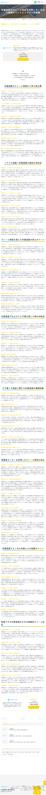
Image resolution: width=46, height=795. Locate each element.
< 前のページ (4, 718)
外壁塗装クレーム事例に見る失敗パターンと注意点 (24, 75)
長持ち (38, 752)
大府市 (4, 752)
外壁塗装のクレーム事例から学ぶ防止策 (20, 73)
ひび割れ (26, 752)
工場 (23, 752)
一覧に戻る (23, 718)
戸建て (11, 752)
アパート (19, 752)
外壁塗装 (7, 752)
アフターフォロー (10, 754)
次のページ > (42, 718)
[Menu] (44, 2)
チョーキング (34, 752)
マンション (15, 752)
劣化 (29, 752)
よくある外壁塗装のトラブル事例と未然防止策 (23, 77)
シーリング (4, 754)
